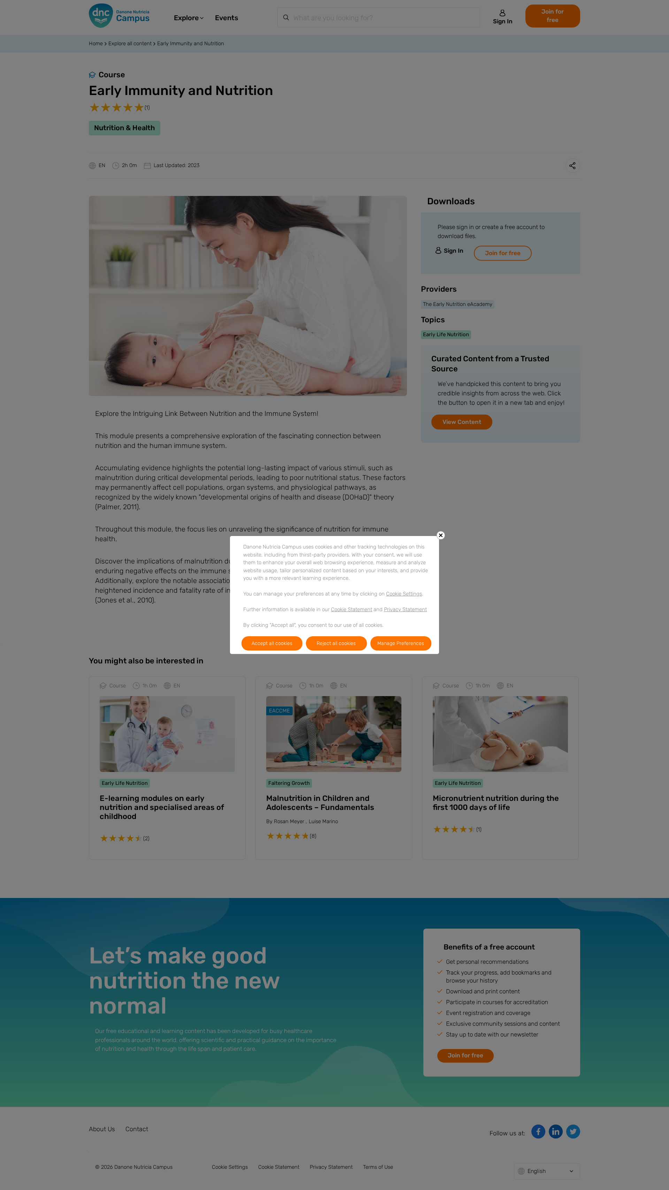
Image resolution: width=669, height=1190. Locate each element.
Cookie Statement (351, 609)
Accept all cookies (272, 643)
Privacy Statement (405, 609)
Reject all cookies (336, 643)
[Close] (441, 535)
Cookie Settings (404, 594)
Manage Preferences (400, 643)
